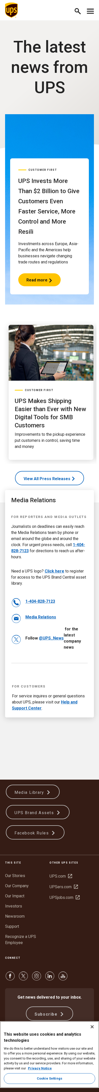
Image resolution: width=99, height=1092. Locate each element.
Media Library (29, 792)
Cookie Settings (49, 1078)
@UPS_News (51, 638)
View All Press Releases (47, 478)
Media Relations (40, 617)
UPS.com (61, 876)
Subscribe (47, 1014)
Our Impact (14, 896)
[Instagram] (36, 978)
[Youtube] (63, 978)
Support (12, 926)
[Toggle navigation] (90, 10)
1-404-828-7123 (40, 601)
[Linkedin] (50, 978)
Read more (37, 282)
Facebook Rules (32, 833)
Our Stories (15, 875)
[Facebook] (10, 978)
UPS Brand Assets (34, 812)
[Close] (92, 1026)
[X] (23, 978)
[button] (80, 10)
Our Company (17, 885)
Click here (54, 571)
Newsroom (15, 916)
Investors (13, 906)
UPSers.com (64, 886)
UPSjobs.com (65, 897)
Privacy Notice (40, 1068)
